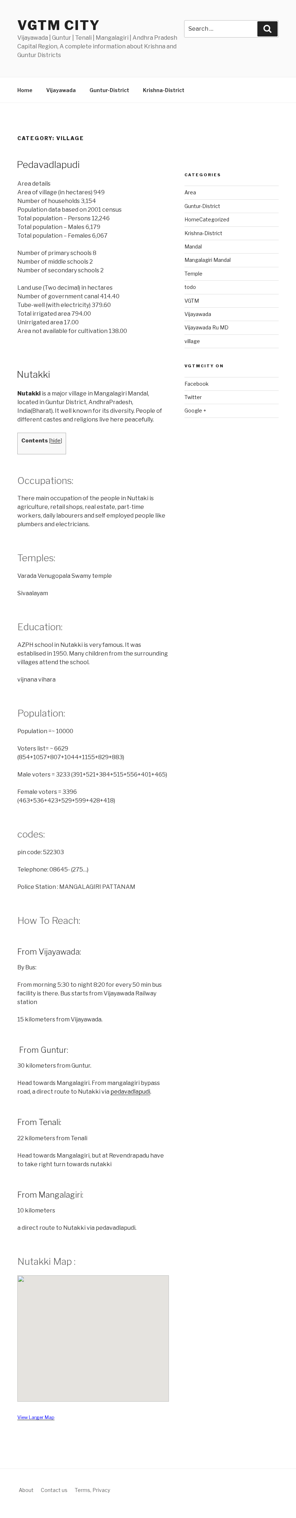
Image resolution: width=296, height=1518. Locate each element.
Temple (193, 274)
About (26, 1490)
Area (190, 192)
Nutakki (33, 374)
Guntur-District (109, 90)
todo (190, 287)
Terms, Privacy (92, 1490)
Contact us (54, 1490)
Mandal (193, 246)
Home (24, 90)
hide (56, 441)
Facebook (196, 384)
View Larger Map (36, 1417)
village (192, 341)
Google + (195, 410)
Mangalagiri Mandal (207, 260)
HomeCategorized (206, 219)
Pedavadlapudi (48, 164)
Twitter (193, 397)
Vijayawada (61, 90)
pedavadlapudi (130, 1091)
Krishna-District (163, 90)
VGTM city (58, 25)
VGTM (191, 301)
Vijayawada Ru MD (206, 327)
